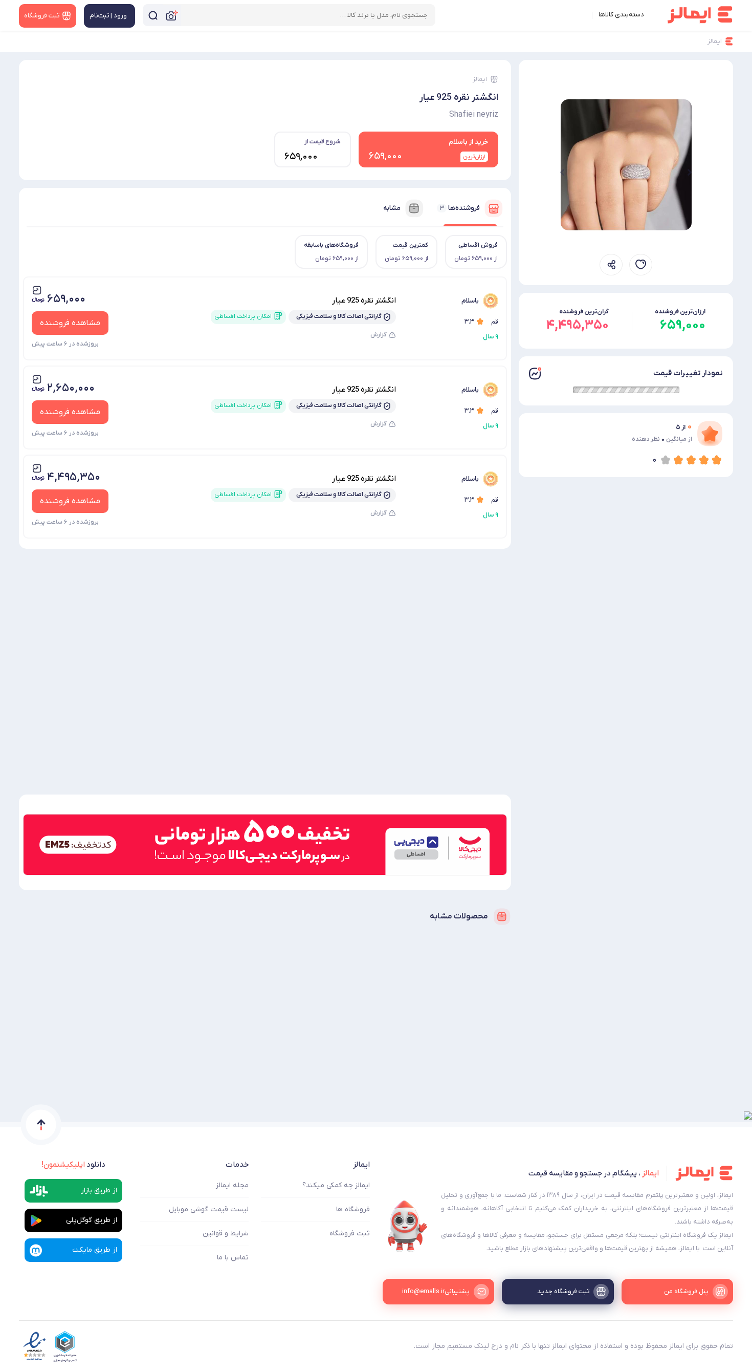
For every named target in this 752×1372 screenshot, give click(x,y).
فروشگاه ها (353, 1209)
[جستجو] (153, 15)
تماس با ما (233, 1257)
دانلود (73, 1165)
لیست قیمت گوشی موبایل (209, 1209)
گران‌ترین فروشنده (584, 311)
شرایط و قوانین (226, 1233)
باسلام (470, 300)
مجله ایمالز (232, 1185)
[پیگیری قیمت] (640, 264)
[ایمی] (407, 1226)
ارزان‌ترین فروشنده (680, 311)
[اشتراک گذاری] (611, 264)
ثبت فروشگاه (349, 1233)
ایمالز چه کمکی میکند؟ (336, 1185)
